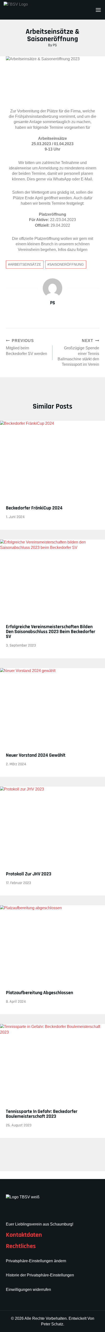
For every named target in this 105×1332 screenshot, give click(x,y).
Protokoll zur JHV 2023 (28, 874)
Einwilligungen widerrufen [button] (28, 1289)
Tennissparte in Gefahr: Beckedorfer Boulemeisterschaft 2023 (41, 1114)
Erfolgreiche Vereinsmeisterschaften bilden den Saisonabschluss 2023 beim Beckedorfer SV (50, 632)
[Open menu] (98, 10)
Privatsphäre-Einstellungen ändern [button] (36, 1261)
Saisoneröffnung (65, 264)
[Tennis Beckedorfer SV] (28, 10)
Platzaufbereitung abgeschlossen (39, 993)
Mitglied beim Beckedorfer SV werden (26, 347)
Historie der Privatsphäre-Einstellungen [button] (40, 1275)
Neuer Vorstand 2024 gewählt (35, 755)
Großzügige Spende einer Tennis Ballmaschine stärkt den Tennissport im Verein (78, 353)
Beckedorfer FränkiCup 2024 (34, 508)
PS (55, 45)
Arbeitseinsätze (24, 264)
